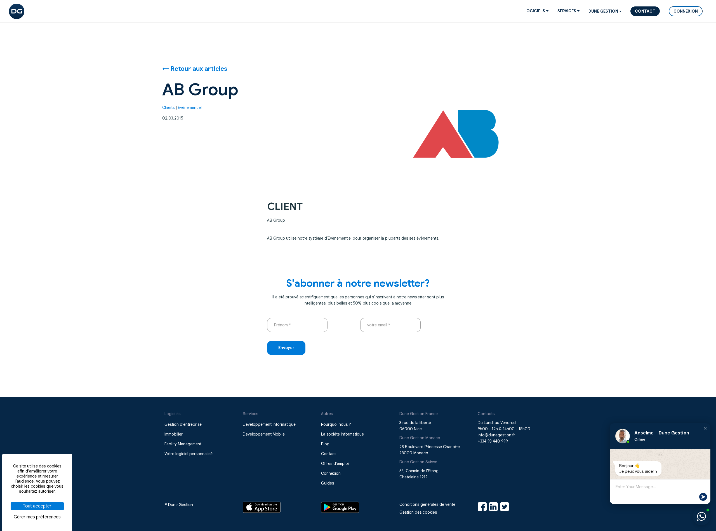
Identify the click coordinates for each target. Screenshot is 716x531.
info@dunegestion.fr (496, 435)
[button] (705, 428)
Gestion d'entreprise (183, 424)
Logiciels (535, 10)
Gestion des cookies (418, 512)
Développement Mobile (264, 434)
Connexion (685, 11)
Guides (327, 483)
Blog (325, 443)
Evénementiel (190, 107)
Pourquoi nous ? (336, 424)
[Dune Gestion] (16, 10)
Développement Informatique (269, 424)
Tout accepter (37, 506)
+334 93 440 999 (493, 441)
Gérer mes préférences (37, 517)
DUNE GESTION (603, 11)
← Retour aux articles (194, 68)
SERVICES (567, 10)
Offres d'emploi (335, 463)
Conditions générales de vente (427, 504)
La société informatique (342, 434)
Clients (168, 107)
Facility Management (182, 443)
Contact (645, 11)
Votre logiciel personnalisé (188, 453)
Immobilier (173, 434)
